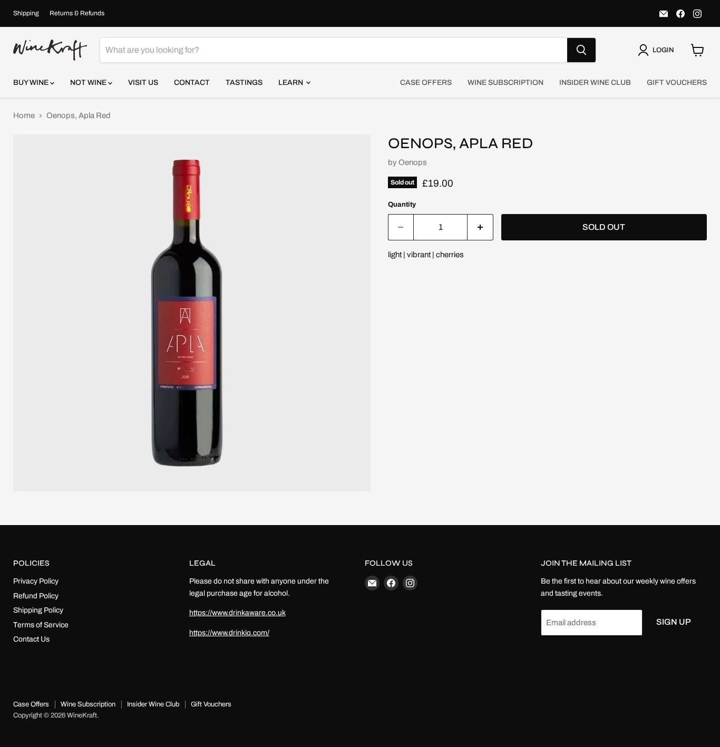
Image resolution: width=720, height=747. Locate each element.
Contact (192, 82)
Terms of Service (41, 625)
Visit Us (143, 82)
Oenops (412, 162)
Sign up (673, 621)
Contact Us (31, 639)
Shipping (26, 13)
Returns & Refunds (77, 13)
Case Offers (426, 82)
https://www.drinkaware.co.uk (237, 613)
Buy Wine (31, 82)
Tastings (244, 82)
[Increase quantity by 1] (480, 227)
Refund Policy (36, 596)
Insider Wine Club (595, 82)
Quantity (402, 204)
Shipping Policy (38, 610)
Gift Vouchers (677, 82)
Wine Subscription (505, 82)
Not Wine (89, 82)
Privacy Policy (36, 581)
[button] (658, 50)
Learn (291, 82)
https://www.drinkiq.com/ (229, 633)
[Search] (581, 50)
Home (24, 115)
